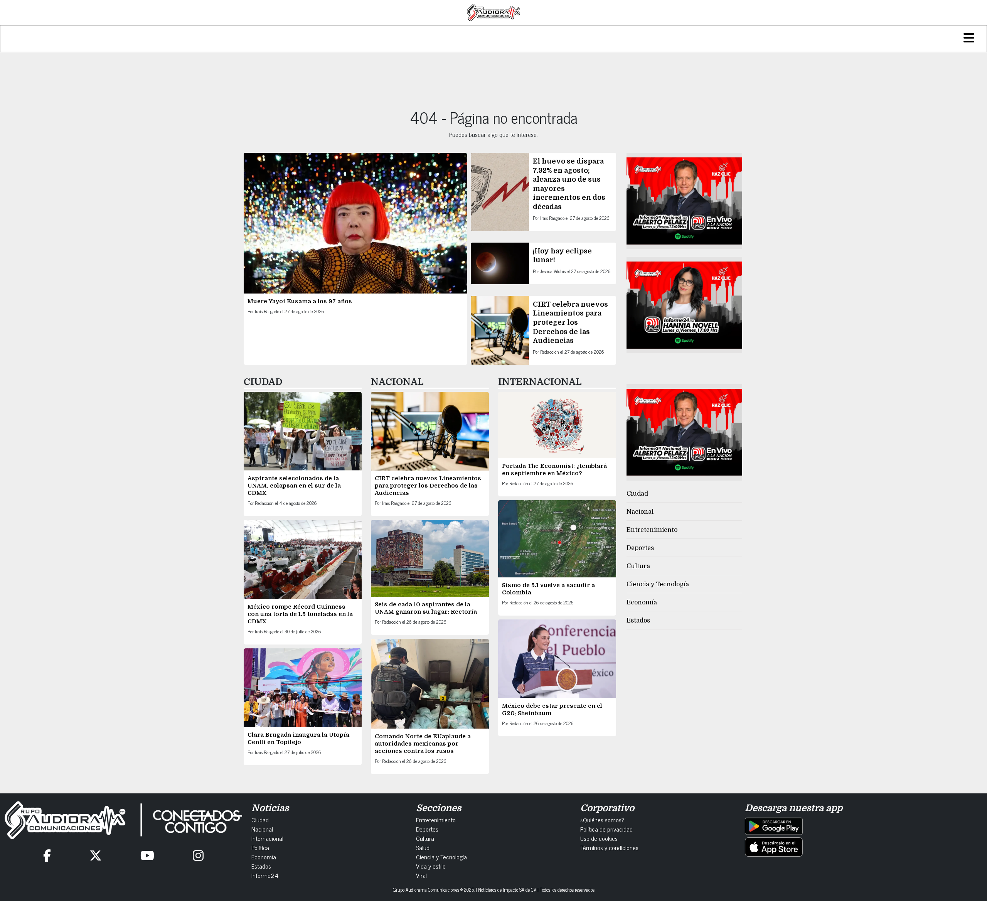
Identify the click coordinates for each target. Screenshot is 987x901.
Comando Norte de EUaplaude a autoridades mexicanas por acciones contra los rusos (423, 743)
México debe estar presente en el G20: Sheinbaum (552, 709)
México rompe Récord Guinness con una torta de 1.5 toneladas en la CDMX (300, 614)
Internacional (267, 838)
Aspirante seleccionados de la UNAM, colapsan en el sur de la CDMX (294, 485)
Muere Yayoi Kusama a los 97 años (301, 301)
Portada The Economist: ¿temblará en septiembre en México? (554, 469)
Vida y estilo (431, 866)
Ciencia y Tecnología (658, 584)
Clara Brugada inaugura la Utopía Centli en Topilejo (298, 738)
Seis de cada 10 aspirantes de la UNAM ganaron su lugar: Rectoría (426, 608)
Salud (422, 847)
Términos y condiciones (609, 847)
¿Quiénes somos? (602, 820)
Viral (421, 875)
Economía (642, 602)
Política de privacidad (606, 829)
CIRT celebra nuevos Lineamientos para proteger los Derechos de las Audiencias (570, 322)
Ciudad (637, 493)
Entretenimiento (652, 529)
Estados (638, 620)
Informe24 (264, 875)
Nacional (640, 511)
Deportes (640, 548)
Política (260, 847)
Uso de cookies (599, 838)
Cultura (638, 566)
